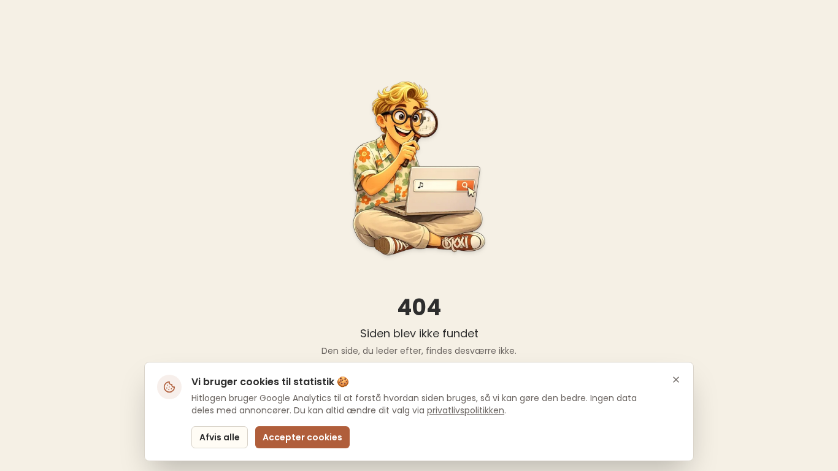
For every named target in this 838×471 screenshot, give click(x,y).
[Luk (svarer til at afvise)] (676, 380)
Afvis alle (219, 437)
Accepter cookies (302, 437)
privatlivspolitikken (465, 410)
